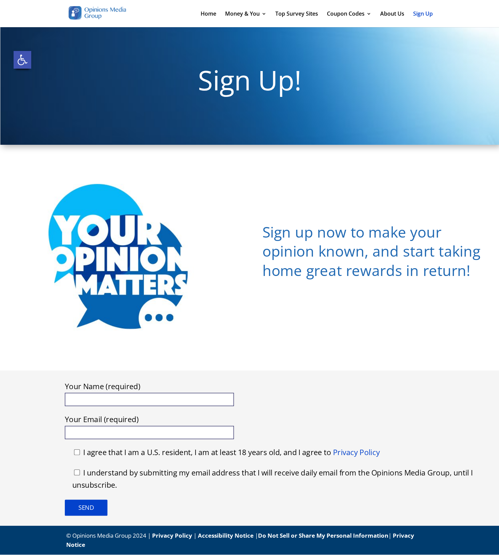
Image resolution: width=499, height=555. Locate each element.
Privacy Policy (356, 453)
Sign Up (423, 14)
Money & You (242, 14)
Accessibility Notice (226, 535)
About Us (392, 14)
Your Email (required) (101, 420)
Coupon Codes (346, 14)
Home (208, 14)
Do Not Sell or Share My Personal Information (323, 535)
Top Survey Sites (296, 14)
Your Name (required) (103, 386)
